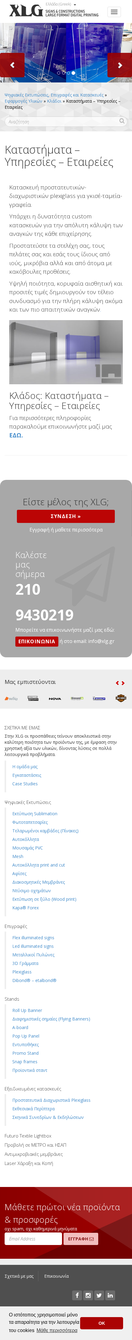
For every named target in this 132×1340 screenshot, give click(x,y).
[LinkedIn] (110, 1295)
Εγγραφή (78, 1239)
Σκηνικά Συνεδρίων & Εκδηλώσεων (48, 1117)
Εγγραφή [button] (39, 529)
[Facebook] (77, 1295)
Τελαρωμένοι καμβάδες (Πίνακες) (45, 831)
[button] (10, 52)
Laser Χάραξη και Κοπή (29, 1163)
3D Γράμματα (25, 963)
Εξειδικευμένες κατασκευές (33, 1089)
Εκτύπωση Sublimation (34, 813)
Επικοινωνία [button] (36, 641)
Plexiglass (22, 972)
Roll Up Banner (27, 1010)
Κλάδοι (54, 101)
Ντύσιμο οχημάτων (31, 890)
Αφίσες (19, 873)
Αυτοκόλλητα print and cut (38, 865)
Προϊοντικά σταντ (29, 1070)
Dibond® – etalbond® (34, 980)
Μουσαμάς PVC (27, 848)
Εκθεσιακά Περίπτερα (33, 1109)
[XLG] (54, 11)
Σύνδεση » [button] (66, 516)
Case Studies (25, 784)
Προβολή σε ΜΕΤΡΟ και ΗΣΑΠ (35, 1145)
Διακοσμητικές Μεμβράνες (38, 882)
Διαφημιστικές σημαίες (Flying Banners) (51, 1019)
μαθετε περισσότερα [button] (79, 529)
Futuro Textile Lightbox (28, 1136)
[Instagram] (88, 1295)
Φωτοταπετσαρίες (30, 822)
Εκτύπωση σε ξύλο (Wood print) (44, 899)
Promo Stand (25, 1053)
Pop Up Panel (25, 1036)
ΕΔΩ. (16, 435)
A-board (20, 1027)
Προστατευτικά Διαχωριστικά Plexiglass (51, 1100)
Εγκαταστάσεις (26, 775)
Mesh (17, 856)
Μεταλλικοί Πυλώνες (33, 955)
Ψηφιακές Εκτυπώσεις (28, 802)
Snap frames (24, 1061)
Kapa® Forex (25, 908)
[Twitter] (99, 1295)
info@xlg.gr (101, 641)
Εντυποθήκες (25, 1044)
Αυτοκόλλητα (25, 839)
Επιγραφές (16, 926)
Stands (12, 999)
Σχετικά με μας (19, 1276)
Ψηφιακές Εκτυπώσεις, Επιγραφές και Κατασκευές (54, 95)
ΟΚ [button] (102, 1323)
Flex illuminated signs (33, 937)
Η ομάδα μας (24, 766)
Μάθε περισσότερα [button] (57, 1330)
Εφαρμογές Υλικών (23, 101)
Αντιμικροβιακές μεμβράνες (34, 1154)
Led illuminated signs (33, 946)
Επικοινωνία (56, 1276)
